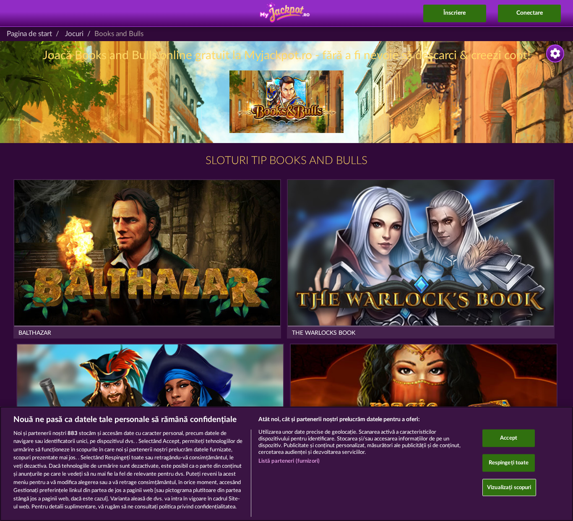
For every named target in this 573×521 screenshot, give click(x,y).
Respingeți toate (509, 463)
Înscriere (454, 13)
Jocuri (74, 33)
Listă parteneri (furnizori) (289, 461)
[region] (286, 463)
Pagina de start (29, 33)
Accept (508, 438)
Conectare (529, 13)
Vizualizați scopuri (509, 487)
